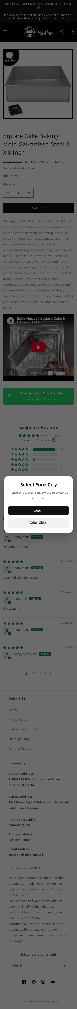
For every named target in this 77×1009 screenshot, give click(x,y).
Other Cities (38, 523)
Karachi (38, 510)
